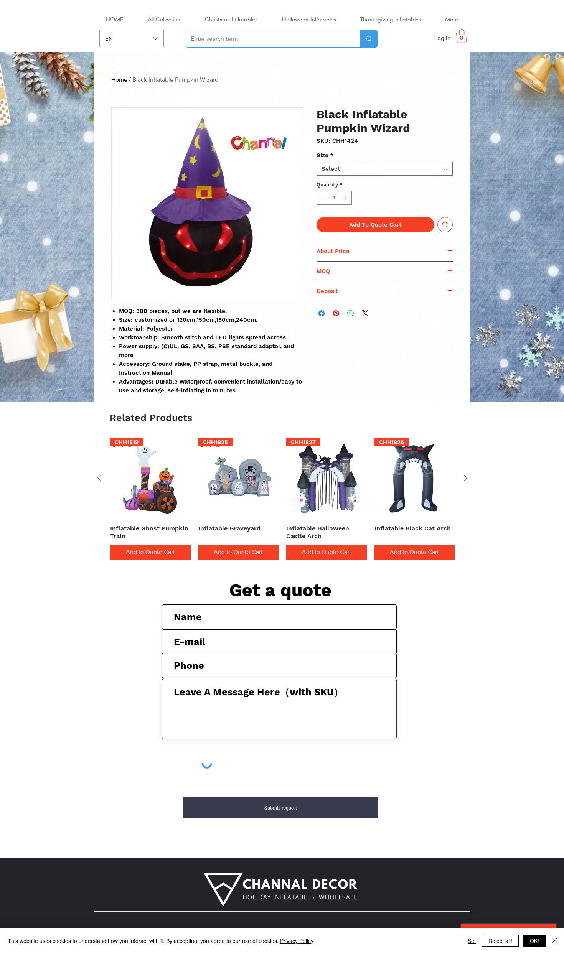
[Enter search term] (369, 38)
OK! (534, 941)
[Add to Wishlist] (445, 225)
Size (325, 155)
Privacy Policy (296, 941)
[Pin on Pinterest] (336, 313)
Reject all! (500, 941)
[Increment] (346, 197)
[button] (461, 36)
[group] (282, 499)
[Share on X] (365, 313)
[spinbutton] (334, 197)
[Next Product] (465, 477)
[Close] (554, 941)
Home (119, 79)
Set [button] (472, 941)
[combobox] (385, 169)
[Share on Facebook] (321, 313)
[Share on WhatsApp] (350, 313)
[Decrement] (322, 197)
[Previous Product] (99, 477)
